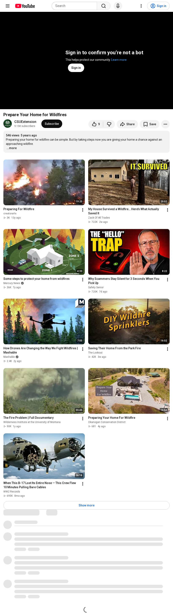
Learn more (119, 59)
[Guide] (7, 5)
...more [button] (12, 148)
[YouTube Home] (25, 6)
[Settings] (141, 5)
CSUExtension (25, 122)
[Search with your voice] (118, 6)
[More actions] (165, 124)
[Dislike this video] (109, 124)
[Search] (103, 6)
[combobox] (75, 5)
